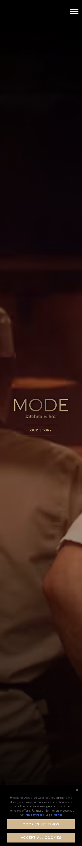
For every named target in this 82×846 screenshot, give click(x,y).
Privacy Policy (35, 814)
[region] (41, 815)
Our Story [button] (41, 430)
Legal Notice (54, 814)
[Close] (77, 790)
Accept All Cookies (41, 837)
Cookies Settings (41, 824)
